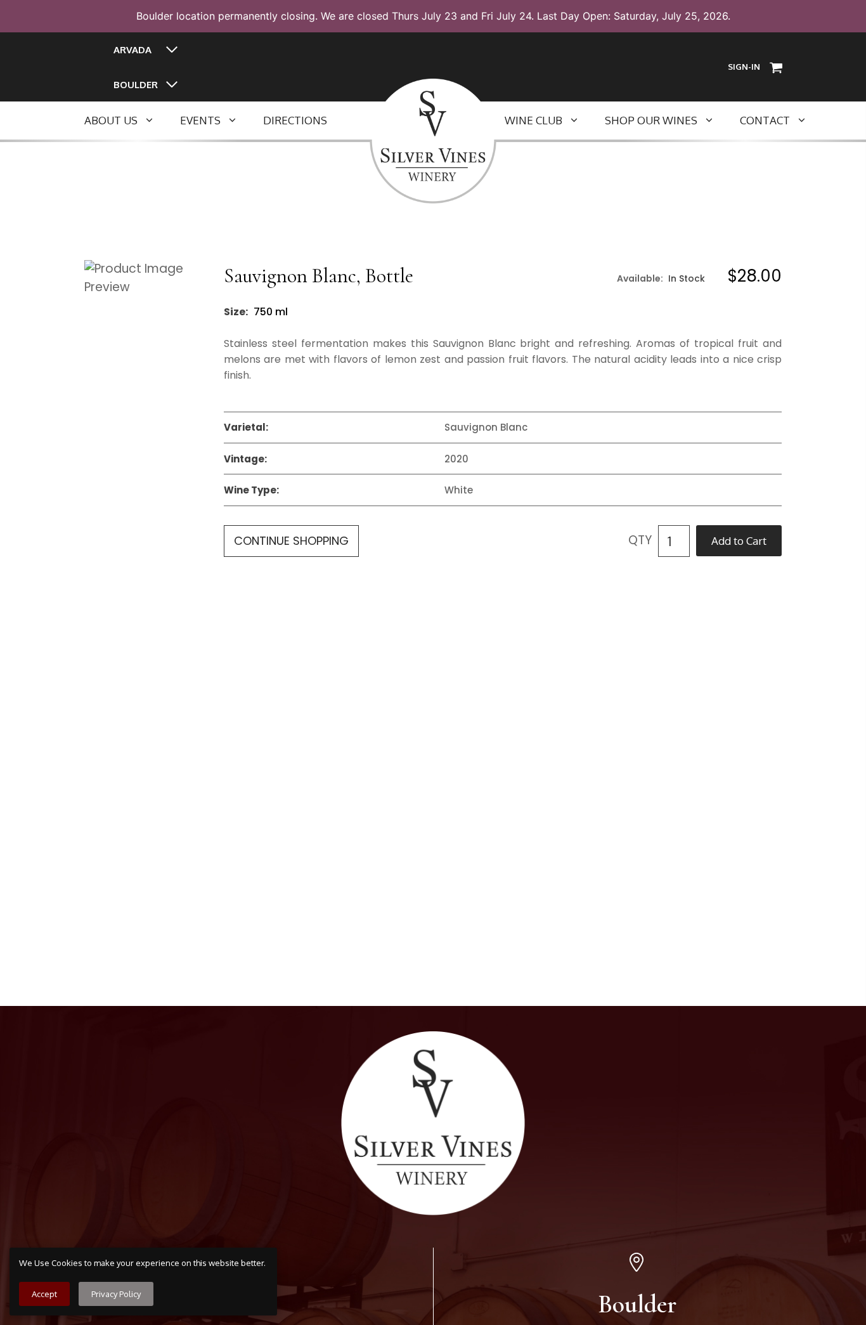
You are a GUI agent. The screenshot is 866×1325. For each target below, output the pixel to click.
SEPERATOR (369, 120)
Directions (295, 120)
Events (200, 120)
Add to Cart (738, 540)
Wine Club (533, 120)
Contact (765, 120)
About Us (111, 120)
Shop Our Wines (651, 120)
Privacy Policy (116, 1294)
